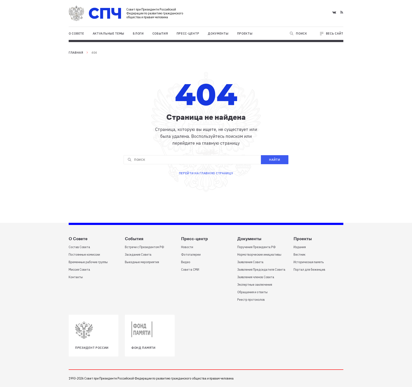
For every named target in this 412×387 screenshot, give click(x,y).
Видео (185, 262)
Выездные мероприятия (142, 262)
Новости (187, 247)
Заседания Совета (138, 254)
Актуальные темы (108, 33)
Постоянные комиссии (84, 254)
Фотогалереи (191, 254)
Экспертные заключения (254, 285)
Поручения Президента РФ (256, 247)
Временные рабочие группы (88, 262)
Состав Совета (79, 247)
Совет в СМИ (190, 270)
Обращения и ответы (252, 292)
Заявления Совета (250, 262)
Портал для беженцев (309, 270)
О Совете (76, 33)
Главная (76, 53)
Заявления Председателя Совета (261, 270)
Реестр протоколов (251, 300)
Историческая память (309, 262)
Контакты (76, 277)
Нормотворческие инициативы (259, 254)
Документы (218, 33)
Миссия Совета (79, 270)
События (160, 33)
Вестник (299, 254)
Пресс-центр (188, 33)
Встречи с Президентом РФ (144, 247)
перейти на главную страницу (206, 173)
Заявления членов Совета (255, 277)
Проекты (245, 33)
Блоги (138, 33)
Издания (300, 247)
